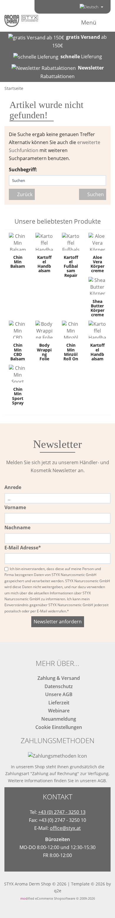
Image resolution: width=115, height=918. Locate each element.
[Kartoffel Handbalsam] (44, 242)
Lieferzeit (57, 702)
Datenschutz (57, 686)
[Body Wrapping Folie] (44, 329)
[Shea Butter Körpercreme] (97, 286)
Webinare (58, 710)
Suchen (94, 194)
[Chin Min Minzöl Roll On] (71, 329)
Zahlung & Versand (57, 678)
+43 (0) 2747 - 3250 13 (62, 812)
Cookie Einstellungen (57, 727)
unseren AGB (93, 780)
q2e (57, 890)
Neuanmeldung (57, 719)
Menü (88, 22)
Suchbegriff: (23, 169)
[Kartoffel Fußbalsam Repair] (71, 242)
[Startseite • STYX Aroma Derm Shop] (21, 20)
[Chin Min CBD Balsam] (18, 329)
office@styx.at (65, 828)
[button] (91, 7)
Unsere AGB (58, 694)
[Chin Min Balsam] (18, 242)
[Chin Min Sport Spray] (18, 374)
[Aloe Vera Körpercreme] (97, 242)
